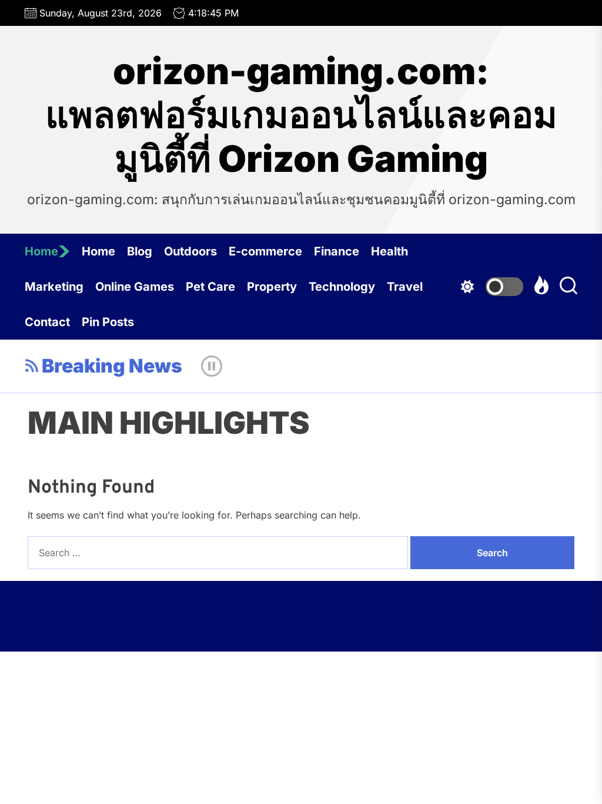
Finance (336, 251)
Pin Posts (108, 322)
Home (41, 251)
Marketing (54, 287)
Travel (405, 287)
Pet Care (210, 287)
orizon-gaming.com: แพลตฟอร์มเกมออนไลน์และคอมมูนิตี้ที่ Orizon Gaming (301, 115)
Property (272, 287)
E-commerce (265, 251)
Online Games (134, 287)
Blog (139, 251)
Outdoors (190, 251)
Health (389, 251)
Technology (342, 287)
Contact (47, 322)
